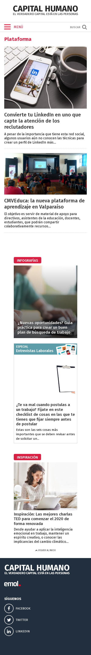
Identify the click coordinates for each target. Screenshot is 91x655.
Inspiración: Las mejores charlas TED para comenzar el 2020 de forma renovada (43, 519)
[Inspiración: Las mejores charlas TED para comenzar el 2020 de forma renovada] (45, 509)
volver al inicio (46, 550)
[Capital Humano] (45, 15)
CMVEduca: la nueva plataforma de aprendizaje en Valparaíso (44, 204)
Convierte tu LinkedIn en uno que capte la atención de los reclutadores (42, 121)
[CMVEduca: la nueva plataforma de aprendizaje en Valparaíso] (45, 193)
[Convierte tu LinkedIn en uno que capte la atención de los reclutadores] (45, 107)
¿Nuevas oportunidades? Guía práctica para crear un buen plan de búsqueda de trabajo (45, 327)
